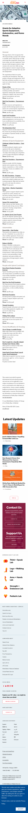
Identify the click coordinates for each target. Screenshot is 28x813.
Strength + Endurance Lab (16, 587)
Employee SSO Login (7, 674)
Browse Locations (10, 701)
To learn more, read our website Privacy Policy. (13, 802)
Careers (4, 657)
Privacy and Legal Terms (8, 751)
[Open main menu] (3, 2)
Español (4, 724)
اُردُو (3, 734)
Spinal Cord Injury (6, 613)
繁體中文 (4, 726)
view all (14, 498)
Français (4, 739)
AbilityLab (14, 2)
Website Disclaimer (7, 754)
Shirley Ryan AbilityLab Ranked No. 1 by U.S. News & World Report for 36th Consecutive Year (13, 485)
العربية (15, 729)
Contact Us (14, 519)
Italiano (4, 737)
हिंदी (15, 737)
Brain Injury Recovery (7, 616)
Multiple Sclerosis (6, 628)
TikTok (12, 686)
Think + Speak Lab (16, 561)
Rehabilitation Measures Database (10, 668)
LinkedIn (8, 686)
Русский (4, 732)
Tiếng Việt (16, 734)
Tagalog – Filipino (6, 729)
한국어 (15, 726)
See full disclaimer (7, 397)
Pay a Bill (4, 651)
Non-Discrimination (7, 763)
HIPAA (4, 757)
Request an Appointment (14, 524)
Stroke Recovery (6, 610)
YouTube (6, 686)
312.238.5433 (5, 408)
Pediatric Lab (15, 596)
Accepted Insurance (7, 648)
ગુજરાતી (16, 732)
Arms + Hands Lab (16, 578)
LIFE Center (5, 665)
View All (4, 631)
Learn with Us (5, 662)
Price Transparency (7, 654)
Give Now (14, 544)
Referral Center (6, 659)
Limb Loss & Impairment (8, 625)
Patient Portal (5, 642)
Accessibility (5, 760)
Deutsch (4, 742)
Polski (15, 724)
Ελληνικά (16, 739)
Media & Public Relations (8, 645)
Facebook (3, 686)
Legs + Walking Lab (17, 570)
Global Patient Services (8, 671)
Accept (20, 809)
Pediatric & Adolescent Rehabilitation (11, 619)
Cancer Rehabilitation (7, 622)
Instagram (10, 686)
